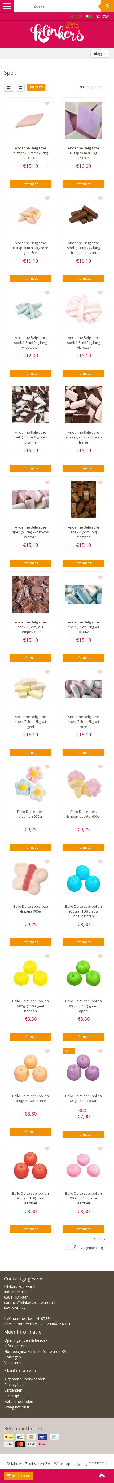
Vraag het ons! (16, 1407)
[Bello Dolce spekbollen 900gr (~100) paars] (83, 1068)
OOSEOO (96, 1463)
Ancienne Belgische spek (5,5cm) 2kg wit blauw (83, 627)
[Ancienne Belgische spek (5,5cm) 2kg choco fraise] (83, 405)
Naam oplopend (92, 86)
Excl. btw (75, 16)
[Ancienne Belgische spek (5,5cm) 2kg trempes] (83, 499)
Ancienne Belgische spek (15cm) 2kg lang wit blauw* (30, 342)
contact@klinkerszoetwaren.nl (29, 1302)
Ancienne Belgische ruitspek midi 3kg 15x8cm (83, 153)
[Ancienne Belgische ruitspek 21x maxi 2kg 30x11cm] (30, 120)
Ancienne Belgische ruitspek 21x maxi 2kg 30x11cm (30, 153)
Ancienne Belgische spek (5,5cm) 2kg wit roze (83, 721)
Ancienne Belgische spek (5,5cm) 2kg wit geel (30, 721)
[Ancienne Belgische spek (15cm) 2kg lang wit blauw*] (30, 310)
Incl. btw (102, 16)
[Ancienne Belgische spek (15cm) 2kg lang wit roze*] (83, 310)
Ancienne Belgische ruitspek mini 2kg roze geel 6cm (30, 247)
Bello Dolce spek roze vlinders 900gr (30, 909)
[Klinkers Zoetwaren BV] (57, 32)
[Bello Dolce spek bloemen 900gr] (30, 784)
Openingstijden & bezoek (25, 1340)
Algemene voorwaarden (24, 1378)
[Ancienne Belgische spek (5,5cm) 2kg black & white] (30, 405)
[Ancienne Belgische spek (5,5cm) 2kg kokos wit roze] (30, 499)
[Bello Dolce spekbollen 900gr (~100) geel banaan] (30, 973)
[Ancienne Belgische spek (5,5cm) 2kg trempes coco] (30, 594)
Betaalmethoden (18, 1401)
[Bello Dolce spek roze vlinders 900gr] (30, 879)
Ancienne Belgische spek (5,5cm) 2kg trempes (83, 532)
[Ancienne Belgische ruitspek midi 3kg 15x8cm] (83, 120)
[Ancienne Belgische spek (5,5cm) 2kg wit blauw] (83, 594)
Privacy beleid (16, 1384)
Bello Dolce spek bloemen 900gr (30, 814)
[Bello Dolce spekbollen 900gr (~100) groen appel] (83, 973)
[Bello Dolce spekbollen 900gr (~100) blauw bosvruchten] (83, 879)
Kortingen (12, 1357)
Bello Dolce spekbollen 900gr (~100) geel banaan (30, 1006)
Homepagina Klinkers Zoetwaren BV (35, 1351)
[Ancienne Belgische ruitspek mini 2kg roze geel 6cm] (30, 215)
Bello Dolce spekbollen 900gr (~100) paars (83, 1098)
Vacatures (12, 1362)
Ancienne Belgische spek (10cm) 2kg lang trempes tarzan (83, 247)
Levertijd (11, 1395)
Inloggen (99, 53)
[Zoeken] (107, 6)
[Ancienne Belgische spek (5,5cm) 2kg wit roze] (83, 689)
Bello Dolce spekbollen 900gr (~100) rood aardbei (30, 1198)
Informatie (30, 184)
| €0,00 (21, 1475)
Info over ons (15, 1345)
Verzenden (13, 1390)
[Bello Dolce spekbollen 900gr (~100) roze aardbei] (83, 1166)
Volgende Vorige (93, 1247)
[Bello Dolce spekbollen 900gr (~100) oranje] (30, 1068)
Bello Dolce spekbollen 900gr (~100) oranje (30, 1098)
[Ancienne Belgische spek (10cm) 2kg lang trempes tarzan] (83, 215)
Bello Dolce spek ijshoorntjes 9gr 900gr (83, 814)
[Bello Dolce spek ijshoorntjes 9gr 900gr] (83, 784)
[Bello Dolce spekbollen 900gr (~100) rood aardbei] (30, 1166)
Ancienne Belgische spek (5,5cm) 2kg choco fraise (83, 437)
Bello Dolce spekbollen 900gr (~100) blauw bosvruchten (83, 911)
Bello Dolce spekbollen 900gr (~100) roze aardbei (83, 1198)
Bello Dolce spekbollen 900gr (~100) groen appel (83, 1006)
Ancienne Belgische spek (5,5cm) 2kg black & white (30, 437)
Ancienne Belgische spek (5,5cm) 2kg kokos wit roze (30, 532)
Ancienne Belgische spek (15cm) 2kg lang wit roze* (83, 342)
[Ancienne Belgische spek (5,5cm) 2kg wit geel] (30, 689)
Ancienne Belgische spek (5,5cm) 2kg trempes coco (30, 627)
